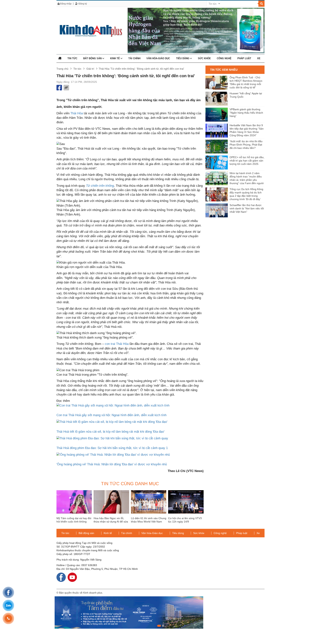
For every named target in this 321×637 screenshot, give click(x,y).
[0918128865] (8, 618)
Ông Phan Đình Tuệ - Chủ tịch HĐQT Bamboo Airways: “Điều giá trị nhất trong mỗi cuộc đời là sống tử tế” (246, 82)
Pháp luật (244, 58)
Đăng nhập (66, 4)
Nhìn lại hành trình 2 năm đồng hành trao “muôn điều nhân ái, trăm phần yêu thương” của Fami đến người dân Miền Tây (247, 178)
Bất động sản (92, 58)
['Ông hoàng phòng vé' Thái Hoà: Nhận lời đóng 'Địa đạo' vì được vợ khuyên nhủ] (113, 454)
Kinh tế (115, 58)
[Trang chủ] (59, 58)
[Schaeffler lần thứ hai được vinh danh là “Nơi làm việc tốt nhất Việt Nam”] (216, 210)
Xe (258, 58)
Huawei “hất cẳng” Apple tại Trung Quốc (246, 95)
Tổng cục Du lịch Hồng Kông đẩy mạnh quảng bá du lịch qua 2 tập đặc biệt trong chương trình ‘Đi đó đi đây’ (246, 194)
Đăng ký (82, 4)
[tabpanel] (160, 612)
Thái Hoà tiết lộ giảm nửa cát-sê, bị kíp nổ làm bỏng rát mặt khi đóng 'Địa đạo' (110, 431)
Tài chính (134, 58)
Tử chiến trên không (99, 185)
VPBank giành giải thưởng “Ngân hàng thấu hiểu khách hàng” (246, 112)
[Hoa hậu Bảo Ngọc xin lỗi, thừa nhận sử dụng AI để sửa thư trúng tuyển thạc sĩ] (111, 502)
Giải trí (90, 68)
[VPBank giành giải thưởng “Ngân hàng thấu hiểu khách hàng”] (216, 115)
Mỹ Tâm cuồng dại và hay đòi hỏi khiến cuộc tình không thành (73, 521)
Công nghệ (224, 58)
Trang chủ (62, 68)
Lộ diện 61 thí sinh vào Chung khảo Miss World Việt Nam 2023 (148, 521)
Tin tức (72, 58)
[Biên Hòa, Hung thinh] (160, 612)
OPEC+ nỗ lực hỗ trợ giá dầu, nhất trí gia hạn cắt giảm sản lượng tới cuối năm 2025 (247, 160)
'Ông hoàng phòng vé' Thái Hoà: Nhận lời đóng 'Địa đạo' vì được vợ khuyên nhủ (111, 464)
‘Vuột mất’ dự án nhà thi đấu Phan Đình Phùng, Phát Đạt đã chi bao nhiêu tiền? (246, 144)
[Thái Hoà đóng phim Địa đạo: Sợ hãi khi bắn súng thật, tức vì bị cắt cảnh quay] (112, 438)
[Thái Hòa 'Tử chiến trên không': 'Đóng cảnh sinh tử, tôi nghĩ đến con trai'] (89, 30)
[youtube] (72, 576)
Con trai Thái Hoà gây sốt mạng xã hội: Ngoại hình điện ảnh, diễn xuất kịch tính (111, 415)
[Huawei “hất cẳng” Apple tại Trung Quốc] (216, 99)
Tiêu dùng (183, 58)
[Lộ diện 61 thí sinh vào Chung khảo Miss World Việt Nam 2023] (148, 502)
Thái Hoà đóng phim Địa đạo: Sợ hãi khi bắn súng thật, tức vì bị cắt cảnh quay (112, 448)
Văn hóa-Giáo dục (158, 58)
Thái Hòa (76, 113)
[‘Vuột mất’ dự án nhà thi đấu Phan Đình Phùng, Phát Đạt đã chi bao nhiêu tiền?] (216, 146)
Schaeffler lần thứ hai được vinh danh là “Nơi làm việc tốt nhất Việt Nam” (247, 208)
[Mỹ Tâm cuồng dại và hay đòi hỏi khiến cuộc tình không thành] (74, 502)
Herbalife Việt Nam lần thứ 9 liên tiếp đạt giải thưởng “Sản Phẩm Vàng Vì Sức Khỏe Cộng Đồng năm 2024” (247, 130)
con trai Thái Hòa (117, 344)
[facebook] (61, 576)
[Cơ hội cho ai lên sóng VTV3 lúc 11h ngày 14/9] (185, 502)
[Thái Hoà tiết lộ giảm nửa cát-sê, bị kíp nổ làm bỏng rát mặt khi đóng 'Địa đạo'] (111, 422)
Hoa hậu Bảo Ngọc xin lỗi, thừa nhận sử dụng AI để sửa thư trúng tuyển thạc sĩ (111, 521)
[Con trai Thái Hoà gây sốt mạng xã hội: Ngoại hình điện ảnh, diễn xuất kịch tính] (112, 405)
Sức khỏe (204, 58)
